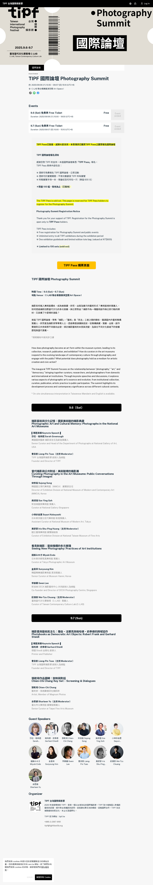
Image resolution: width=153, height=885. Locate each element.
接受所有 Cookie (43, 877)
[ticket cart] (135, 3)
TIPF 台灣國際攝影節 (13, 3)
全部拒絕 (30, 877)
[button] (30, 93)
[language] (130, 3)
